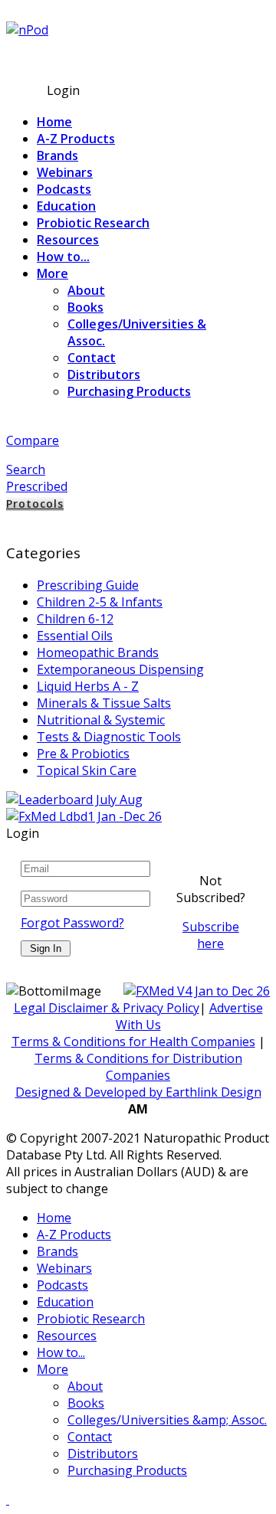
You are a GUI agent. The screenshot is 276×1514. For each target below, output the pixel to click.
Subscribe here (210, 935)
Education (66, 206)
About (86, 290)
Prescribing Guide (88, 585)
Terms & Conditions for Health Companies (133, 1041)
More (52, 273)
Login (63, 90)
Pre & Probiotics (83, 753)
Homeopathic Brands (98, 652)
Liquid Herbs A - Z (88, 686)
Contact (91, 357)
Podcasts (64, 189)
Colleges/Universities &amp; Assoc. (167, 1419)
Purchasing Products (129, 391)
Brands (57, 155)
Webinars (65, 172)
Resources (68, 239)
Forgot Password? (72, 922)
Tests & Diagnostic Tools (109, 736)
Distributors (103, 374)
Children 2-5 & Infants (100, 602)
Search (25, 469)
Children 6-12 (75, 618)
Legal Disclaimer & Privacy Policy (106, 1007)
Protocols (35, 503)
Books (85, 307)
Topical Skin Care (86, 770)
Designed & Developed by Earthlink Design (138, 1092)
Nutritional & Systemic (101, 719)
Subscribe (34, 59)
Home (54, 121)
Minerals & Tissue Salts (104, 703)
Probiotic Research (93, 222)
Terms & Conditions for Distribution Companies (138, 1067)
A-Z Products (76, 138)
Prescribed (36, 486)
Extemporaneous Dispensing (120, 669)
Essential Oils (75, 635)
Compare (32, 440)
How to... (63, 256)
